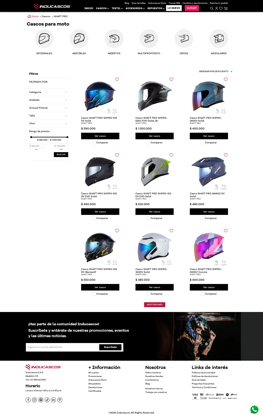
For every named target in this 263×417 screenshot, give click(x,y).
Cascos (46, 16)
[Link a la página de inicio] (33, 16)
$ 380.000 (42, 140)
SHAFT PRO (61, 16)
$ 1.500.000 (54, 140)
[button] (212, 8)
